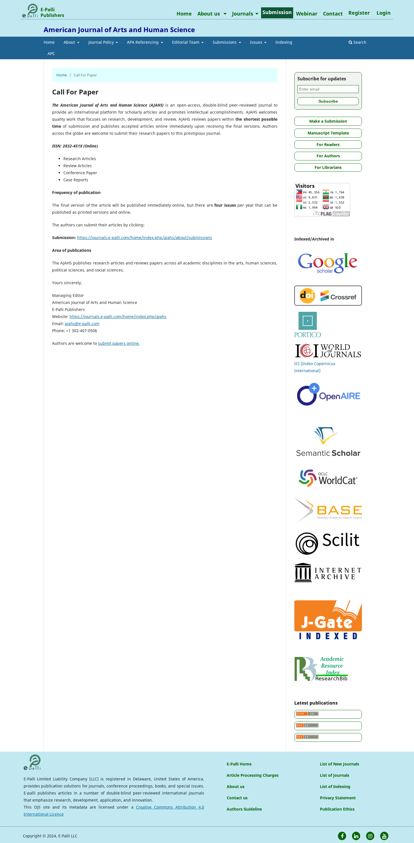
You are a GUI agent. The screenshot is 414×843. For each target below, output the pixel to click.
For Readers (328, 144)
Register (359, 12)
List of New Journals (339, 764)
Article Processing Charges (253, 775)
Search (359, 42)
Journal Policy (101, 42)
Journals (242, 13)
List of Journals (334, 775)
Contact (333, 13)
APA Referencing (143, 42)
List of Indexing (335, 786)
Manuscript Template (328, 133)
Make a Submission (328, 121)
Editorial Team (186, 42)
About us (209, 13)
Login (384, 12)
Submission (277, 12)
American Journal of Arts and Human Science (119, 29)
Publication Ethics (337, 809)
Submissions (225, 42)
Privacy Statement (338, 797)
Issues (256, 42)
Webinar (306, 13)
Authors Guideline (244, 809)
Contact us (237, 797)
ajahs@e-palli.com (82, 323)
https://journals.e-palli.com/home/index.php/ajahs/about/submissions (144, 237)
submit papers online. (119, 343)
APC (51, 53)
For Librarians (328, 167)
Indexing (283, 42)
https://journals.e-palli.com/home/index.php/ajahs (118, 316)
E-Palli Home (239, 764)
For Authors (328, 155)
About (70, 42)
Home (49, 42)
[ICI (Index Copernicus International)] (328, 356)
